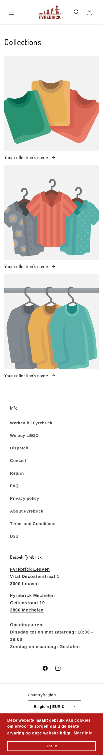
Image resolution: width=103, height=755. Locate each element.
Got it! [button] (52, 746)
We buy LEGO (24, 435)
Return (17, 473)
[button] (11, 12)
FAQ (14, 485)
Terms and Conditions (33, 523)
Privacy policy (24, 498)
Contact (18, 460)
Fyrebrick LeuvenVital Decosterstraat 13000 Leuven (35, 576)
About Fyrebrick (26, 511)
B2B (14, 536)
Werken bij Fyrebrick (31, 423)
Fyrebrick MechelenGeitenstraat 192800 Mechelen (32, 603)
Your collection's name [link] (26, 157)
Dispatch (19, 448)
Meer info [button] (83, 733)
